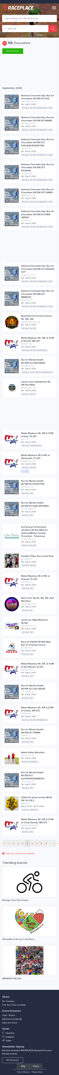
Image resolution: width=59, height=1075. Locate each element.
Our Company (8, 1001)
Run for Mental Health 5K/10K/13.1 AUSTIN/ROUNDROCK (32, 775)
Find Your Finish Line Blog (13, 1005)
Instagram (10, 1037)
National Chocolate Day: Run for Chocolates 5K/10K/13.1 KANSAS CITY (37, 269)
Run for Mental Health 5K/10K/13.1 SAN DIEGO (33, 361)
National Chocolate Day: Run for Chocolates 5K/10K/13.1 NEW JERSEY (37, 214)
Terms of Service (23, 1072)
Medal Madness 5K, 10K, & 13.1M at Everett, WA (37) (37, 340)
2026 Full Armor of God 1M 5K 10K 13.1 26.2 (36, 799)
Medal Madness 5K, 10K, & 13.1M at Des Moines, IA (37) (37, 665)
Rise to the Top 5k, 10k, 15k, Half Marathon (37, 600)
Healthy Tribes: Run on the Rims (37, 556)
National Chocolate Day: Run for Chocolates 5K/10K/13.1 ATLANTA (37, 167)
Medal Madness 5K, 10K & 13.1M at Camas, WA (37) (37, 709)
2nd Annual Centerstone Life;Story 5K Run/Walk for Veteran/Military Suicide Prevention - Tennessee (34, 532)
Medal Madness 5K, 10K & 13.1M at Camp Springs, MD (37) (37, 821)
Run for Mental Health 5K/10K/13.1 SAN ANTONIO (35, 504)
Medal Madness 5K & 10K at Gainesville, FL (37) (35, 457)
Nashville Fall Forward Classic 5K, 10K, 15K (36, 318)
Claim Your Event (9, 1023)
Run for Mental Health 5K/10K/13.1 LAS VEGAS (33, 687)
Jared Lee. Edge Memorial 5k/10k (34, 621)
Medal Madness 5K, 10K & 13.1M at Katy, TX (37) (37, 435)
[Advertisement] (29, 70)
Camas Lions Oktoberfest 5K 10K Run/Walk (35, 383)
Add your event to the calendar (20, 853)
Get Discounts (12, 51)
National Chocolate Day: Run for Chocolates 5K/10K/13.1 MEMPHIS (37, 294)
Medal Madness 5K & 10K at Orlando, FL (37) (35, 578)
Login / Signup (8, 1015)
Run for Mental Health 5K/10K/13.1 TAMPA (32, 731)
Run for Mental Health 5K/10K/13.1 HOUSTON (32, 483)
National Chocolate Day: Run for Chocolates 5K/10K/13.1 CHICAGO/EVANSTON (37, 142)
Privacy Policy (37, 1072)
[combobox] (29, 18)
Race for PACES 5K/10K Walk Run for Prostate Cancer (36, 643)
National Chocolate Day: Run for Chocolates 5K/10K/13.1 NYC (37, 97)
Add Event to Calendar (12, 1019)
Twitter (8, 1040)
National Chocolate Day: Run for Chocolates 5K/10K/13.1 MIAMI (37, 119)
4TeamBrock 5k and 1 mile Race (18, 939)
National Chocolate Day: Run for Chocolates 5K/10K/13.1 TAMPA (37, 191)
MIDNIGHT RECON (11, 978)
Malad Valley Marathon (33, 752)
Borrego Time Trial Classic (15, 900)
